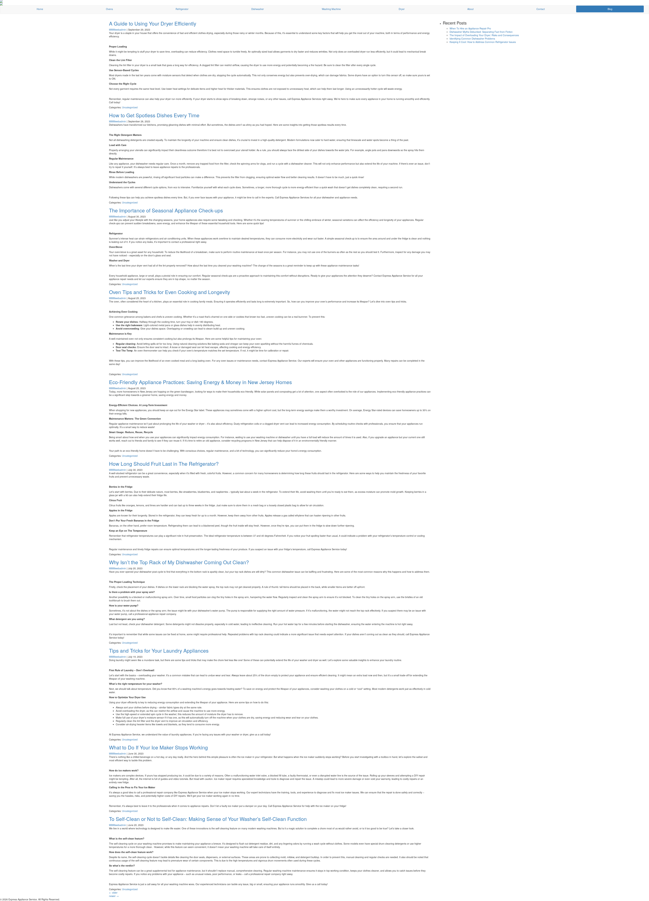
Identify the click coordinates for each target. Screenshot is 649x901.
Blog (610, 9)
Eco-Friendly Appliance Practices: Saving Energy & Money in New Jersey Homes (200, 382)
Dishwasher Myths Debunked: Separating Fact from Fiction (481, 31)
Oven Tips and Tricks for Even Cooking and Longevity (169, 292)
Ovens (109, 9)
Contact (540, 9)
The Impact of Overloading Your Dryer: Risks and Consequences (484, 35)
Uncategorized (130, 107)
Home (40, 9)
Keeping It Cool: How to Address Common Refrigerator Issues (483, 42)
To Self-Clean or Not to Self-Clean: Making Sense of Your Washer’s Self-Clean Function (208, 818)
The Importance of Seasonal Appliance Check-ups (166, 210)
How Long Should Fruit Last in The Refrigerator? (164, 463)
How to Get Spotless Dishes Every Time (154, 115)
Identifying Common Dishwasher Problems (472, 38)
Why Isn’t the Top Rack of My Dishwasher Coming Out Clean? (179, 562)
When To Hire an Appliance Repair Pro (470, 28)
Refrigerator (182, 9)
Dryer (402, 9)
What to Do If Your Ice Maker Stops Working (158, 747)
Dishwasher (257, 9)
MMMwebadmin (117, 29)
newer (114, 896)
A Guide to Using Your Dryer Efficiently (152, 23)
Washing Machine (331, 9)
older (113, 892)
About (470, 9)
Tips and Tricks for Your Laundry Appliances (159, 650)
